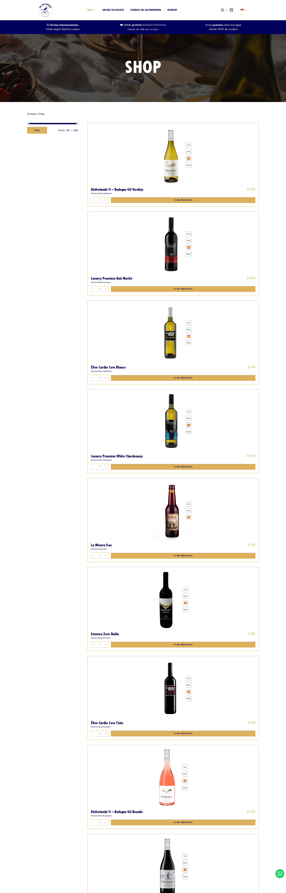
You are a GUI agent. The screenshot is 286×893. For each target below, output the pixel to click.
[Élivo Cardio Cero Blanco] (173, 333)
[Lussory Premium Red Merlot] (173, 244)
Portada (31, 113)
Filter (37, 130)
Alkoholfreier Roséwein (101, 816)
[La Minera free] (173, 511)
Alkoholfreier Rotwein (101, 282)
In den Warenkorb (183, 200)
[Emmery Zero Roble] (173, 600)
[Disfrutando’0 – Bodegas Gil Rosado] (173, 777)
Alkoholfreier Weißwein (101, 193)
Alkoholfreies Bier (99, 549)
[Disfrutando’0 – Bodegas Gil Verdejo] (173, 155)
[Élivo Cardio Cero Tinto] (173, 688)
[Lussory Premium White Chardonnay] (173, 422)
